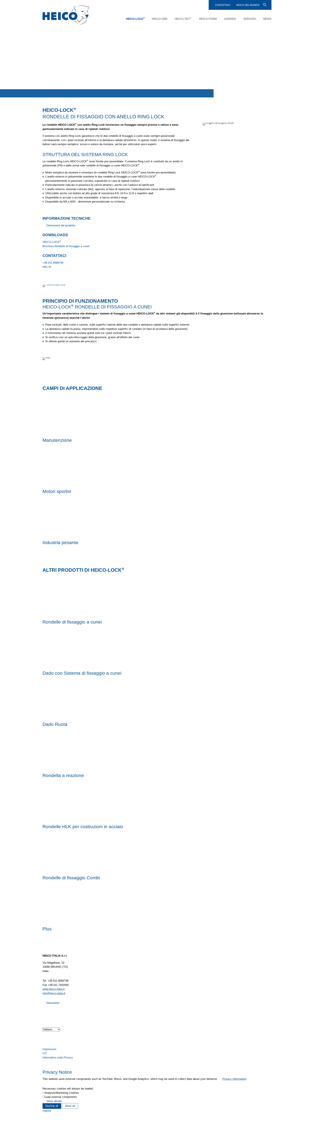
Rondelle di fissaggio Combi (71, 877)
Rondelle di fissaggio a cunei (72, 622)
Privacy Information (234, 1079)
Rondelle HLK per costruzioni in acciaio (83, 826)
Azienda (230, 18)
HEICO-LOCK (135, 18)
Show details (54, 1101)
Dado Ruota (55, 724)
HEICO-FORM (208, 18)
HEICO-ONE (159, 18)
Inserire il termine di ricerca (264, 4)
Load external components (61, 1096)
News (267, 18)
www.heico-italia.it (54, 989)
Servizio (249, 18)
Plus (47, 928)
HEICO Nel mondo (248, 5)
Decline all (51, 1105)
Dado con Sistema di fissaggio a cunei (82, 673)
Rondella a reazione (63, 775)
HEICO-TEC (183, 18)
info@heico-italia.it (54, 993)
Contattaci (222, 5)
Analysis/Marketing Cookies (62, 1092)
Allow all (70, 1105)
